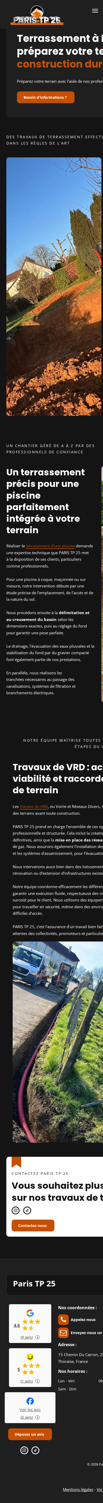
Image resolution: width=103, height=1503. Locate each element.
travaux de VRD (34, 806)
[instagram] (16, 1211)
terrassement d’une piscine (50, 545)
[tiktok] (27, 1211)
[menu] (95, 10)
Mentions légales (78, 1489)
